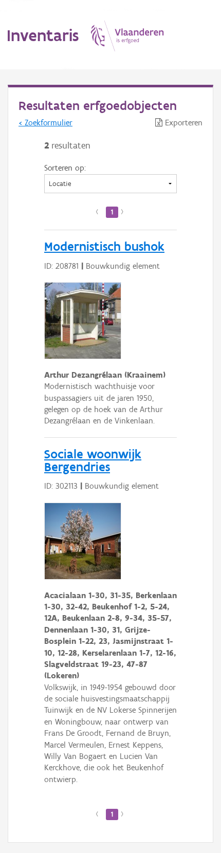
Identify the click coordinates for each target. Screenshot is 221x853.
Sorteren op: (65, 168)
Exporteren (182, 122)
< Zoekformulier (45, 122)
